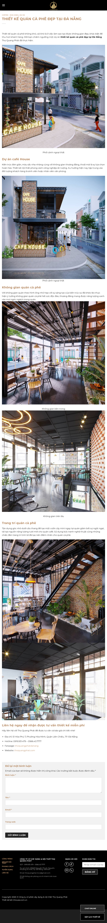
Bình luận (10, 775)
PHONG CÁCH (7, 866)
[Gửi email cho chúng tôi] (67, 870)
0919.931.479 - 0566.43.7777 (34, 865)
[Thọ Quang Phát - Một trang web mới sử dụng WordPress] (53, 5)
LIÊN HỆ (5, 873)
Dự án (22, 15)
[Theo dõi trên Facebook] (67, 864)
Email (8, 810)
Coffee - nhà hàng (10, 15)
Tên (7, 797)
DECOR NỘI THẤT (6, 862)
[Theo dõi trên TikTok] (71, 864)
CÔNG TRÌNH (7, 859)
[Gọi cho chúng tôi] (71, 870)
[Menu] (3, 5)
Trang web (10, 822)
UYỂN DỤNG (8, 870)
